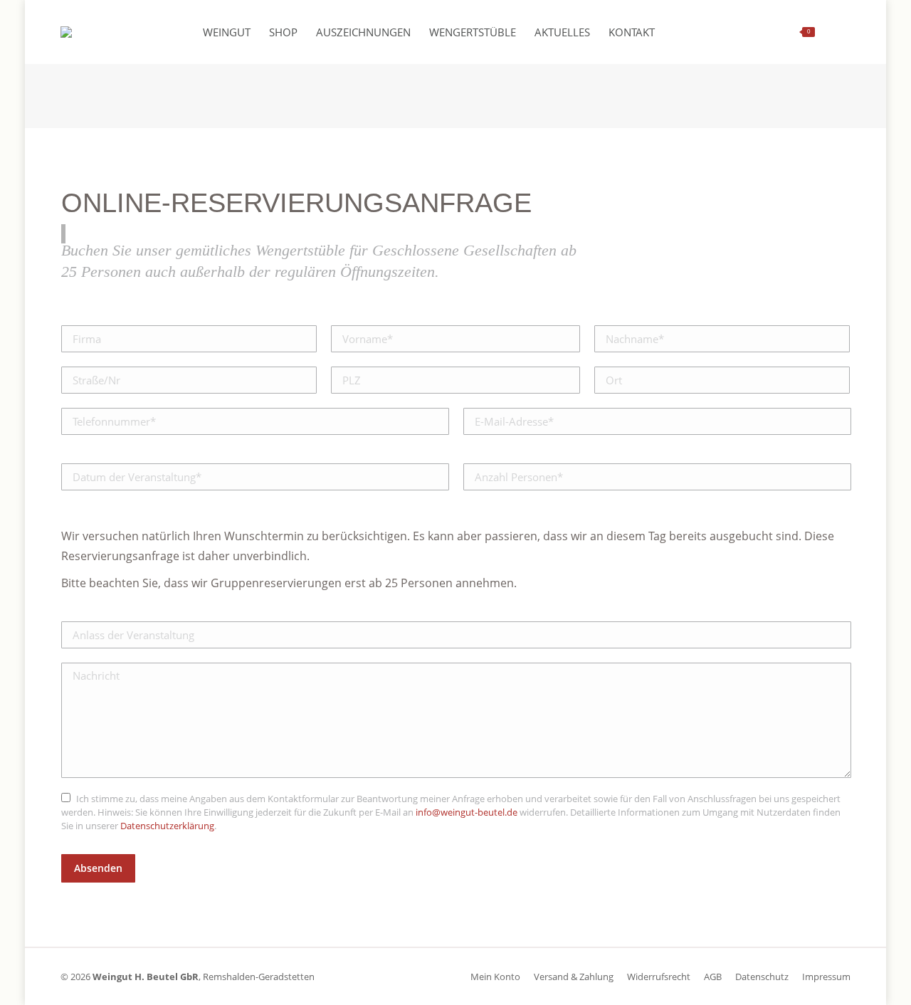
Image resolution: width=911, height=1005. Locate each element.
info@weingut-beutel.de (466, 812)
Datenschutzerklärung (167, 825)
